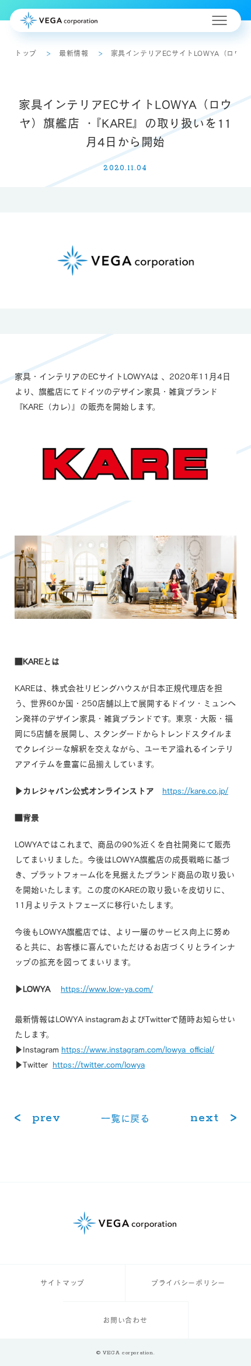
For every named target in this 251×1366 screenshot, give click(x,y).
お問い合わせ (125, 1319)
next (204, 1118)
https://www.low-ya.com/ (107, 989)
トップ (26, 53)
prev (46, 1118)
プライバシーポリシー (188, 1282)
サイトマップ (62, 1282)
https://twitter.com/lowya (99, 1065)
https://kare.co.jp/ (195, 791)
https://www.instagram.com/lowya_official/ (137, 1049)
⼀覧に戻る (125, 1118)
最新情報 (73, 53)
